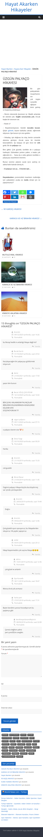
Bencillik (28, 747)
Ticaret (36, 741)
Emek (5, 750)
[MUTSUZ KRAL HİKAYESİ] (8, 233)
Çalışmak (13, 750)
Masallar (5, 734)
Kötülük (23, 734)
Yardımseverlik (8, 756)
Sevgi (11, 747)
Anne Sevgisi (7, 738)
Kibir (32, 738)
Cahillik (5, 741)
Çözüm (23, 753)
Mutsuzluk (24, 738)
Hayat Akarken (7, 69)
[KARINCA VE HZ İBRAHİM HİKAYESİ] (13, 263)
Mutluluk (5, 744)
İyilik (31, 753)
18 (14, 257)
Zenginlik (21, 744)
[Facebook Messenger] (30, 192)
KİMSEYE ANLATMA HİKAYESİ (14, 313)
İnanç (5, 747)
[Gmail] (22, 197)
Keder (12, 741)
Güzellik (31, 734)
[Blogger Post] (30, 197)
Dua (29, 744)
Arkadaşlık (31, 750)
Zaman (16, 738)
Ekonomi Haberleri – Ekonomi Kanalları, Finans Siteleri (20, 814)
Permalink (18, 337)
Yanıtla (37, 346)
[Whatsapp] (22, 192)
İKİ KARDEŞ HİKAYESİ (11, 209)
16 (14, 287)
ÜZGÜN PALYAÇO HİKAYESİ (10, 769)
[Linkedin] (14, 197)
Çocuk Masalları (14, 734)
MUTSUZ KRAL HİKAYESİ (12, 254)
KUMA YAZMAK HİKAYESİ (9, 782)
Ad (2, 684)
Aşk (34, 744)
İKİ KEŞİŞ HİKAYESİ (7, 779)
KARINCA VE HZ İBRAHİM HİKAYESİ (26, 218)
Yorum (4, 653)
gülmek (10, 131)
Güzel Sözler (27, 741)
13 (14, 316)
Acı (19, 741)
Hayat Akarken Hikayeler (21, 7)
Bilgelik (15, 753)
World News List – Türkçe (15, 792)
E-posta (4, 696)
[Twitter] (14, 192)
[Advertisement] (21, 45)
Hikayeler (6, 753)
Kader (22, 750)
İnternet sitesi (6, 708)
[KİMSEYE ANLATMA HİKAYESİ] (14, 293)
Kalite (13, 744)
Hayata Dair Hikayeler (22, 69)
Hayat (20, 756)
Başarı (36, 747)
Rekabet (19, 747)
